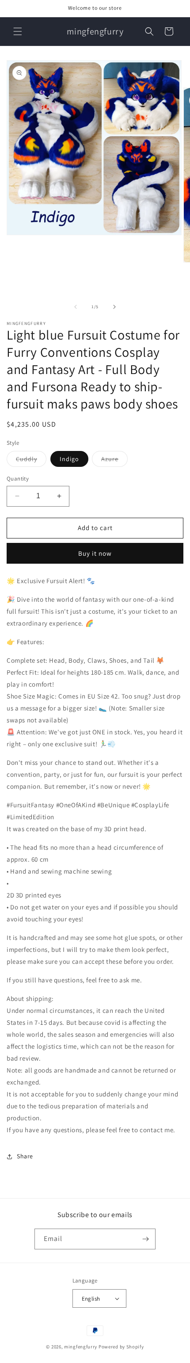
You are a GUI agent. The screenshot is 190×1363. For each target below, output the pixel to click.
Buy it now (95, 553)
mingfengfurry (80, 1347)
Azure (114, 460)
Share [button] (25, 1156)
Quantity (18, 478)
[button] (17, 31)
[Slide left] (75, 307)
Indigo (69, 459)
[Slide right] (114, 307)
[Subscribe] (145, 1239)
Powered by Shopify (121, 1347)
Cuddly (31, 460)
